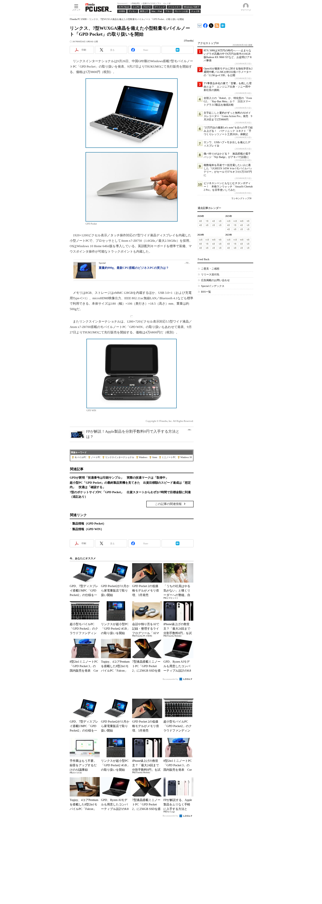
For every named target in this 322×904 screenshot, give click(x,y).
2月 (213, 225)
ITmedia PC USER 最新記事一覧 (217, 25)
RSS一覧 (206, 291)
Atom (154, 457)
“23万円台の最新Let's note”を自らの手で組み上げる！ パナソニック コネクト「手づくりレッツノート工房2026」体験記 (228, 131)
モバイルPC (80, 457)
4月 (200, 225)
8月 (200, 221)
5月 (220, 221)
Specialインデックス (212, 286)
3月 (207, 225)
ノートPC (95, 457)
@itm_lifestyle (211, 24)
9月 (248, 221)
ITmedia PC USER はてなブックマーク (222, 25)
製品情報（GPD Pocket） (89, 523)
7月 (207, 221)
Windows (143, 457)
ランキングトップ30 (241, 198)
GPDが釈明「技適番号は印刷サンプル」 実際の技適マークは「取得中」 (119, 477)
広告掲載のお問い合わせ (215, 280)
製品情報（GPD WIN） (88, 529)
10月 (242, 221)
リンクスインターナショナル (119, 457)
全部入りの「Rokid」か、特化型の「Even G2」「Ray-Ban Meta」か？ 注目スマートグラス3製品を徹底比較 (228, 101)
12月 (229, 221)
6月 (213, 221)
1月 (220, 225)
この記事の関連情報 (168, 503)
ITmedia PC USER (78, 19)
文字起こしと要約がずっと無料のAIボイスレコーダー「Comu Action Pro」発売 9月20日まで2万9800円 (228, 116)
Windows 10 (186, 457)
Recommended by (171, 679)
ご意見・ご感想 (210, 268)
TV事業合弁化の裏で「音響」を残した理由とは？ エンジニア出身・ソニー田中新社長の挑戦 (228, 86)
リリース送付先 (210, 274)
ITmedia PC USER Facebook (205, 24)
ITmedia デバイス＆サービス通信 (199, 25)
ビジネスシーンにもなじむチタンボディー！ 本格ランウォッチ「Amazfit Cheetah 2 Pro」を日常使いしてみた (228, 186)
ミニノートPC (169, 457)
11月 (235, 221)
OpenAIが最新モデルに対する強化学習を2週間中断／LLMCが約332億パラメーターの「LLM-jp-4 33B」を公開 (228, 72)
